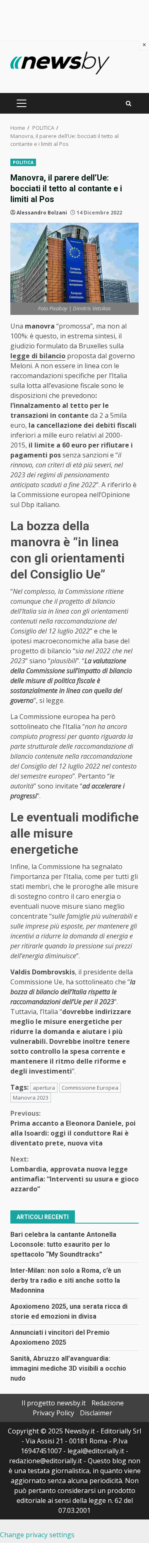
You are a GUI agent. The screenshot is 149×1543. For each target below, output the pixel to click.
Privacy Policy (53, 1412)
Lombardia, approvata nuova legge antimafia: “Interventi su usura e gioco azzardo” (74, 1174)
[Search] (128, 103)
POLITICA (23, 162)
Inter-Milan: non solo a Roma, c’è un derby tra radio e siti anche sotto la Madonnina (65, 1280)
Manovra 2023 (30, 1097)
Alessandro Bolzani (42, 212)
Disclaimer (96, 1412)
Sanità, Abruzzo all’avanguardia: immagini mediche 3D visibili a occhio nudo (68, 1368)
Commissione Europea (90, 1087)
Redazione (107, 1402)
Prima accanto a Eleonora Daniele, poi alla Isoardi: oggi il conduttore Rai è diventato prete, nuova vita (73, 1128)
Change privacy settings (37, 1534)
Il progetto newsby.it (54, 1402)
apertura (44, 1087)
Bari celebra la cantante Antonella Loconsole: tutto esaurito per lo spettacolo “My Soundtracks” (63, 1244)
